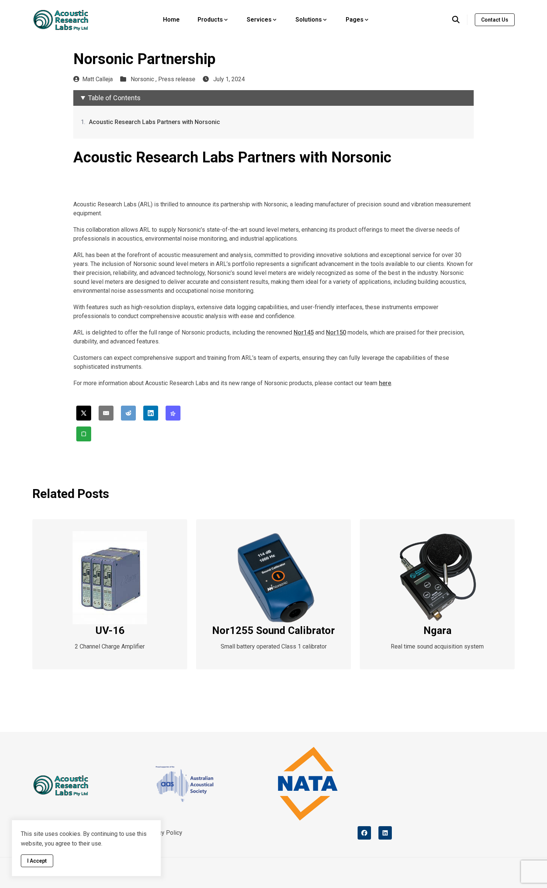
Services (259, 19)
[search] (459, 20)
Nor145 (304, 332)
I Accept (37, 861)
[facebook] (364, 833)
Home (171, 19)
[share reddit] (128, 413)
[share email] (106, 413)
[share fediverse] (173, 413)
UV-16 (110, 630)
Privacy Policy (163, 832)
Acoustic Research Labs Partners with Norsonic (154, 122)
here (385, 383)
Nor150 (336, 332)
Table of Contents (114, 98)
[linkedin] (385, 833)
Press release (176, 79)
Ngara (437, 630)
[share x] (83, 413)
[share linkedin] (150, 413)
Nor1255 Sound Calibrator (273, 630)
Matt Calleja (97, 79)
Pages (355, 19)
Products (210, 19)
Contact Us (494, 20)
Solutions (308, 19)
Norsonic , (144, 79)
